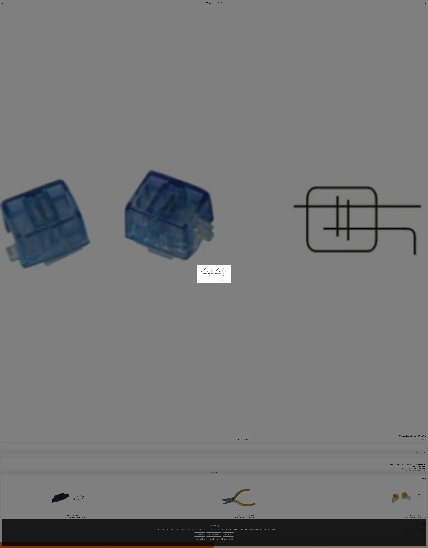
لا (222, 280)
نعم (206, 280)
